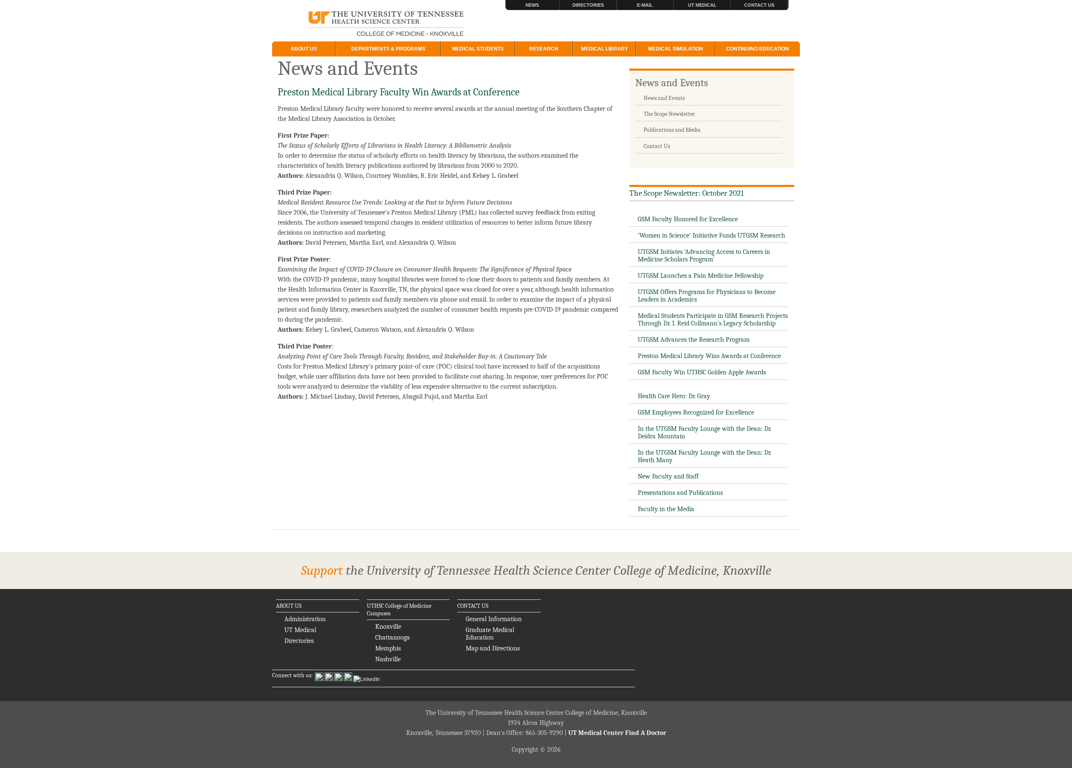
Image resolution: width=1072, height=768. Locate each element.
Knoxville (388, 626)
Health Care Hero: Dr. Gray (674, 396)
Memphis (388, 648)
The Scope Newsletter (669, 114)
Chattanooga (392, 637)
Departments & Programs (388, 49)
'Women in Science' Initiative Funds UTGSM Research (711, 235)
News (532, 5)
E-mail (645, 5)
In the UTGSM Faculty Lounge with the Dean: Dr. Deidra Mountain (704, 432)
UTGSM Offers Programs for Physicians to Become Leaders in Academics (707, 295)
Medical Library (604, 49)
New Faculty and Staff (668, 476)
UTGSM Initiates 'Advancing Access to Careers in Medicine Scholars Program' (704, 255)
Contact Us (759, 5)
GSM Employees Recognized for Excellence (696, 412)
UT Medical (702, 5)
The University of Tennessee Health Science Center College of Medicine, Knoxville (386, 24)
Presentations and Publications (680, 493)
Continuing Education (757, 49)
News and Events (671, 83)
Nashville (388, 659)
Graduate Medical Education (490, 633)
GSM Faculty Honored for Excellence (688, 219)
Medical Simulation (675, 49)
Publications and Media (672, 129)
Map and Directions (493, 648)
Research (543, 49)
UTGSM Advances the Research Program (694, 339)
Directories (588, 5)
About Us (304, 49)
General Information (494, 619)
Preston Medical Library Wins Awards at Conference (709, 356)
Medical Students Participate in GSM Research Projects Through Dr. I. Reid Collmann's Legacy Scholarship (713, 319)
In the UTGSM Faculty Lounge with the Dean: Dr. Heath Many (704, 456)
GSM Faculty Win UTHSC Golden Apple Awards (702, 372)
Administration (305, 619)
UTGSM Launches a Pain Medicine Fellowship (700, 275)
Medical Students (478, 49)
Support (322, 570)
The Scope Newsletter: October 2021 (686, 193)
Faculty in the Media (666, 509)
